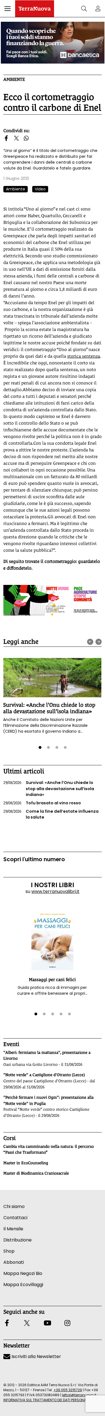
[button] (7, 8)
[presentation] (90, 642)
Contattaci (15, 1217)
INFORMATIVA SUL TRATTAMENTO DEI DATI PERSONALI (45, 1400)
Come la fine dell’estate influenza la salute (51, 814)
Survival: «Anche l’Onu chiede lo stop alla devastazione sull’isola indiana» (49, 708)
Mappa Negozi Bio (22, 1273)
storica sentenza (83, 356)
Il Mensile (13, 1229)
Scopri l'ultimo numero (34, 859)
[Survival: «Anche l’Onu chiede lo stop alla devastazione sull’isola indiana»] (52, 677)
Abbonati (13, 1262)
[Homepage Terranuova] (34, 8)
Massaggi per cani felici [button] (52, 979)
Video (40, 189)
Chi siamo (14, 1206)
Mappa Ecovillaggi (23, 1284)
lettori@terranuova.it (79, 1395)
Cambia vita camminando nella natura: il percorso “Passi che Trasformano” (48, 1149)
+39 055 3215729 (67, 1390)
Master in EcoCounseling (25, 1163)
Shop (9, 1251)
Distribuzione (17, 1240)
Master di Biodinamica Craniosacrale (36, 1173)
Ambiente (14, 79)
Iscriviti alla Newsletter (35, 1356)
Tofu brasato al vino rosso (42, 803)
